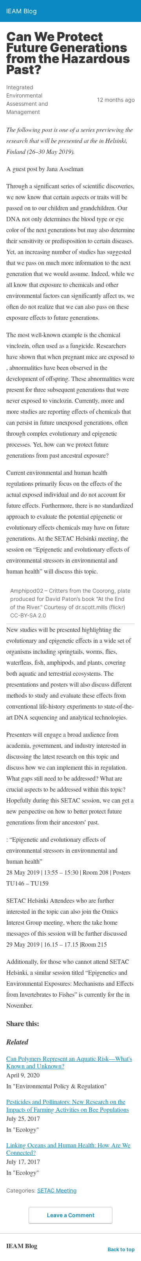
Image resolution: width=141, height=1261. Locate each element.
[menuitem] (70, 1073)
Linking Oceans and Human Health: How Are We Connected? (68, 1148)
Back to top (121, 1249)
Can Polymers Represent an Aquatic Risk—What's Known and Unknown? (69, 1062)
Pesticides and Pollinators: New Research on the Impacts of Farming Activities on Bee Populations (67, 1105)
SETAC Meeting (57, 1190)
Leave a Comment (70, 1215)
